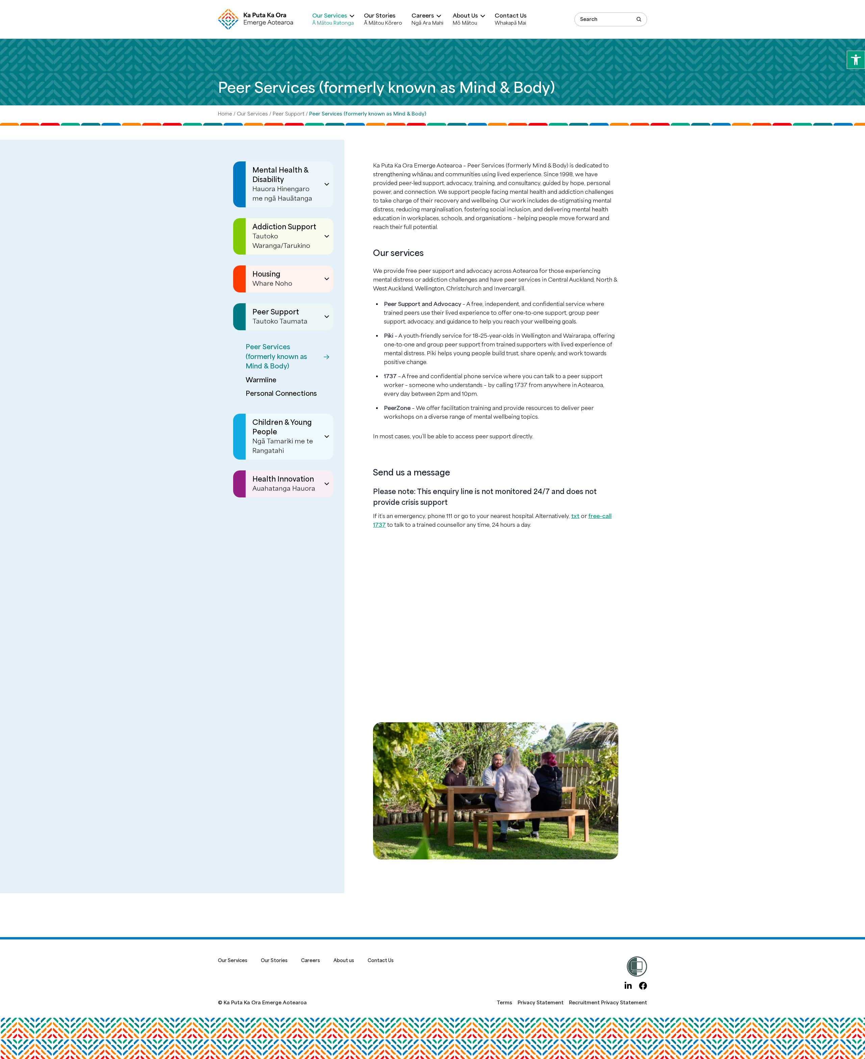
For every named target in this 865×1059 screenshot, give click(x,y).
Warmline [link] (261, 380)
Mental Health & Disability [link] (282, 184)
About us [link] (343, 960)
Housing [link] (272, 278)
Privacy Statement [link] (541, 1003)
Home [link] (225, 114)
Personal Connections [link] (281, 393)
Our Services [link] (252, 114)
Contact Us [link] (381, 960)
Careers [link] (310, 960)
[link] (856, 60)
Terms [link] (504, 1003)
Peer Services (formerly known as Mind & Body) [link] (276, 356)
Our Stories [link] (274, 960)
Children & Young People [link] (282, 436)
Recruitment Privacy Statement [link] (608, 1003)
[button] (639, 19)
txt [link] (575, 516)
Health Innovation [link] (283, 483)
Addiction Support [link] (284, 236)
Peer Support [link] (288, 114)
